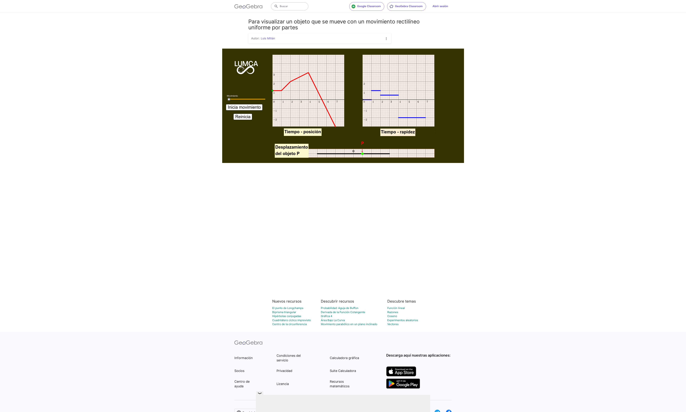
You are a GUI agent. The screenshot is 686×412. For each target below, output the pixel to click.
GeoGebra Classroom (408, 6)
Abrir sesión (440, 6)
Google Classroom (369, 6)
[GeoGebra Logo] (248, 6)
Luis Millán (268, 38)
